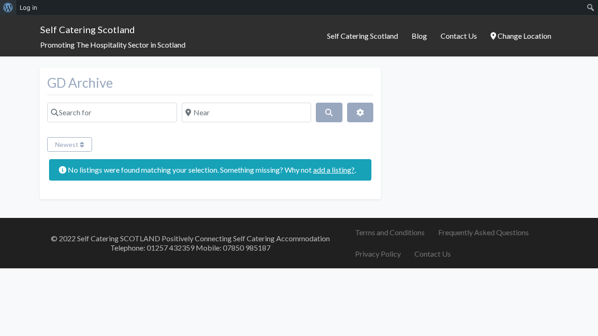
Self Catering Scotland (87, 29)
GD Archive (80, 83)
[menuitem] (8, 7)
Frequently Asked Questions (483, 232)
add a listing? (334, 169)
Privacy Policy (378, 253)
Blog (419, 35)
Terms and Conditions (390, 232)
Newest (67, 144)
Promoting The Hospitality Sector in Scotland (112, 44)
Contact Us (459, 35)
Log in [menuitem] (28, 7)
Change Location (523, 35)
